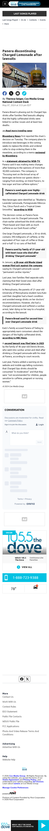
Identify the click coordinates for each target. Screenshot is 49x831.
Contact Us (7, 697)
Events (43, 20)
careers (16, 783)
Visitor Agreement (10, 780)
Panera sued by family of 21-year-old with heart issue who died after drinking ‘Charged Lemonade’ (25, 252)
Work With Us (9, 701)
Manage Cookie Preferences (15, 787)
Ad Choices (38, 781)
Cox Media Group (17, 776)
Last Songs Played (10, 20)
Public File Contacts (12, 716)
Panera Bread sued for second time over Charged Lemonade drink (24, 320)
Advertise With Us (11, 747)
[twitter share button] (11, 93)
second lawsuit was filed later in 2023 (24, 343)
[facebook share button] (4, 93)
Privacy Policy (29, 780)
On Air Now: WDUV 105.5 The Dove (24, 549)
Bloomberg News (11, 136)
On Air (23, 20)
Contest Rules (9, 706)
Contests (33, 20)
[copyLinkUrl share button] (24, 93)
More (6, 24)
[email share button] (18, 93)
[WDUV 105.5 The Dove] (24, 4)
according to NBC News (14, 338)
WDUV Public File (10, 721)
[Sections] (5, 4)
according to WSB (23, 209)
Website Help (8, 759)
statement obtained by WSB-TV (23, 161)
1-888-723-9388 (25, 578)
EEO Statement (9, 711)
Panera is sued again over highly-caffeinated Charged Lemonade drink (25, 192)
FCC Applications (10, 726)
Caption (39, 84)
